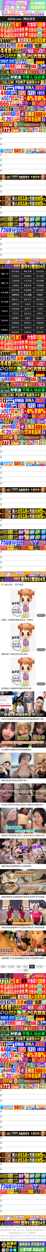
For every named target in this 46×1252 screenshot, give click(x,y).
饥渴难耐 (27, 290)
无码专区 (4, 321)
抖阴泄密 (40, 323)
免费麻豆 (15, 323)
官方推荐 (4, 302)
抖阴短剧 (27, 332)
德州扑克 (40, 299)
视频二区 (4, 283)
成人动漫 (40, 276)
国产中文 (15, 328)
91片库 (16, 314)
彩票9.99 (15, 304)
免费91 (28, 318)
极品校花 (15, 332)
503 (25, 967)
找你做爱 (40, 290)
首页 (3, 967)
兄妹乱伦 (27, 328)
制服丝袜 (27, 285)
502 (18, 967)
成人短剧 (40, 328)
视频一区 (4, 274)
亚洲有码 (15, 276)
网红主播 (27, 271)
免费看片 (15, 318)
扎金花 (28, 304)
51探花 (40, 309)
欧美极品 (27, 276)
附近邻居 (15, 290)
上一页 (11, 967)
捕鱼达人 (15, 299)
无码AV (5, 311)
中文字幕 (27, 281)
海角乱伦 (40, 318)
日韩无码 (40, 332)
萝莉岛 (40, 314)
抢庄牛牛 (27, 299)
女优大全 (27, 314)
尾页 (25, 970)
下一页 (39, 967)
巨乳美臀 (40, 281)
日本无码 (40, 271)
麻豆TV (28, 309)
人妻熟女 (15, 285)
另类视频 (40, 285)
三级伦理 (15, 281)
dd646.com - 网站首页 (21, 18)
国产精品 (15, 271)
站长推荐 (4, 292)
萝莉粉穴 (27, 323)
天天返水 (40, 304)
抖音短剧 (15, 309)
